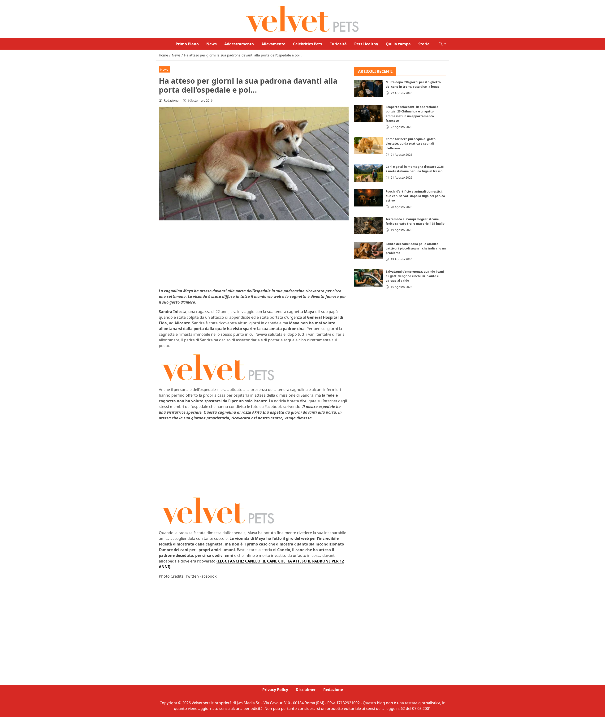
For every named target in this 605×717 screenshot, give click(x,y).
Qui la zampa (398, 44)
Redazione (333, 689)
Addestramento (239, 44)
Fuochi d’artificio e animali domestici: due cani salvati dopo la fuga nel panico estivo (415, 195)
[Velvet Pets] (302, 18)
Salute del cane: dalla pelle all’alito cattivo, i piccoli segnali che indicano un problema (416, 248)
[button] (442, 44)
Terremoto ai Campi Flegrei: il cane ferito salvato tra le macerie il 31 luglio (415, 221)
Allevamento (273, 44)
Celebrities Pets (307, 44)
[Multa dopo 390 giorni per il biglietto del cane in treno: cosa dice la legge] (368, 88)
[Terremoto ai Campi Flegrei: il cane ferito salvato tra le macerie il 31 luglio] (368, 225)
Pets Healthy (366, 44)
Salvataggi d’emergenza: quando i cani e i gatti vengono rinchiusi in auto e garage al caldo (415, 276)
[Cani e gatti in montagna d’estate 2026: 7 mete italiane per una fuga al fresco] (368, 173)
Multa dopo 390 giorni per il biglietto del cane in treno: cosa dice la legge (413, 84)
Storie (423, 44)
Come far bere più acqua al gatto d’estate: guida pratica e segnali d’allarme (411, 143)
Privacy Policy (275, 689)
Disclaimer (306, 689)
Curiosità (338, 44)
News (211, 44)
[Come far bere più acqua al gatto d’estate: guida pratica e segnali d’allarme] (368, 145)
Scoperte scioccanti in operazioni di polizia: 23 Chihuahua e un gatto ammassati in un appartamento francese (412, 114)
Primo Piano (187, 44)
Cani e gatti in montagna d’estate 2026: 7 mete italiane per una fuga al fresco (415, 168)
